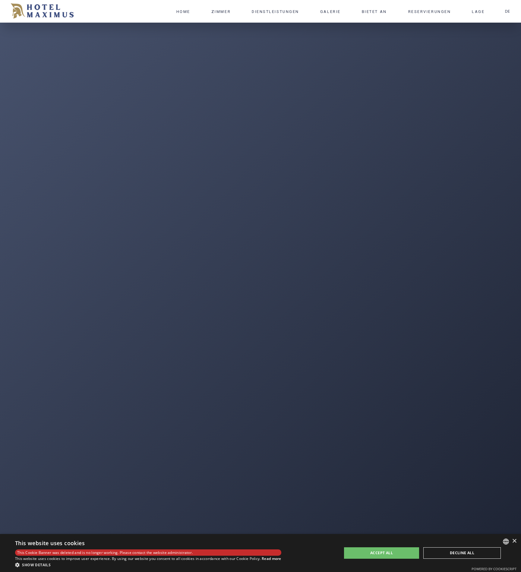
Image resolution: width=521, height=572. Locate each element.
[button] (148, 564)
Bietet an (374, 11)
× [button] (514, 541)
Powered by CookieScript (494, 569)
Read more (271, 558)
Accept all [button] (381, 552)
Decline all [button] (462, 552)
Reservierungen (429, 11)
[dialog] (260, 553)
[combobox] (506, 542)
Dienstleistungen (275, 11)
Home (183, 11)
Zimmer (221, 11)
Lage (478, 11)
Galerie (330, 11)
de (507, 11)
